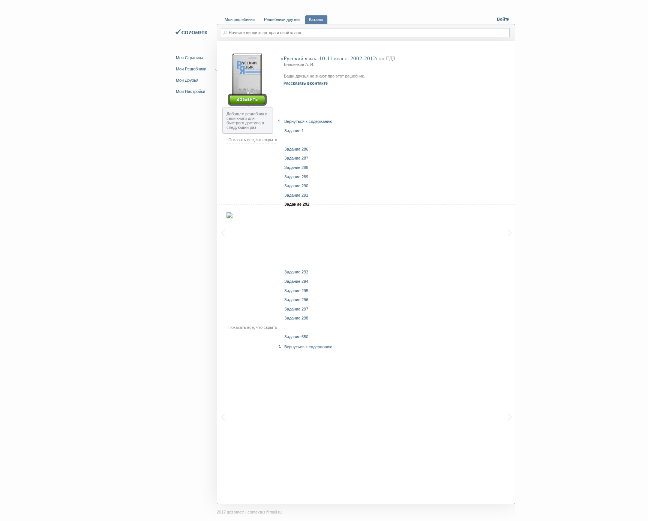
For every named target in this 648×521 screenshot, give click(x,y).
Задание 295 (296, 290)
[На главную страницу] (192, 32)
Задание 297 (296, 309)
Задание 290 (296, 186)
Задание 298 (296, 318)
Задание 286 (296, 149)
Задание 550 (296, 336)
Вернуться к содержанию (308, 121)
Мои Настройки (190, 91)
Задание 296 (296, 299)
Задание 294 (296, 281)
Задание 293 (296, 272)
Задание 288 (296, 167)
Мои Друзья (187, 80)
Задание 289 (296, 177)
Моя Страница (189, 57)
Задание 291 (296, 195)
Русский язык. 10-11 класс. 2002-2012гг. (332, 58)
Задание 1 (294, 130)
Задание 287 (296, 158)
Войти (503, 19)
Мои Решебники (191, 69)
